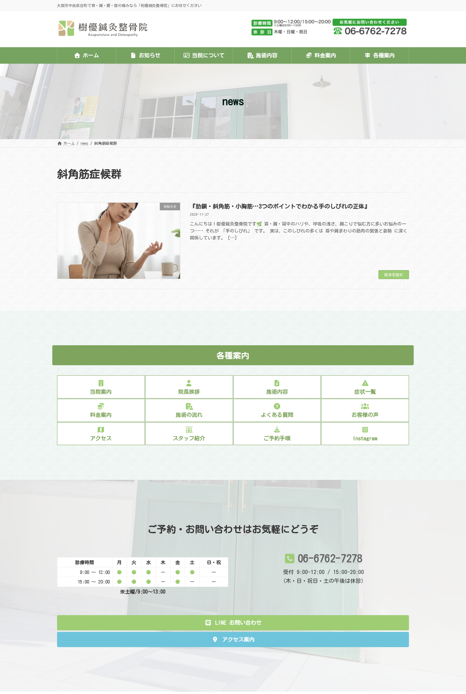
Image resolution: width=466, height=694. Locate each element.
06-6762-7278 (330, 558)
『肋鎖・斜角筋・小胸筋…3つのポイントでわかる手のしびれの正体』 (280, 206)
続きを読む (393, 275)
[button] (233, 622)
